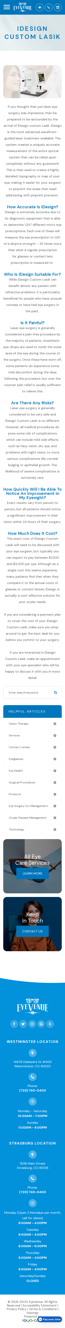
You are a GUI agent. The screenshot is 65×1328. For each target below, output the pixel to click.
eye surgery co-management (28, 806)
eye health (16, 771)
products (15, 794)
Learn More (32, 873)
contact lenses (19, 747)
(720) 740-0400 (32, 1090)
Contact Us (32, 931)
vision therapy (19, 724)
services (14, 735)
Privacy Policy (16, 1309)
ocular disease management (28, 818)
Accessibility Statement (40, 1305)
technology (16, 829)
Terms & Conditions (43, 1309)
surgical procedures (22, 782)
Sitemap (32, 1313)
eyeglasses (16, 759)
